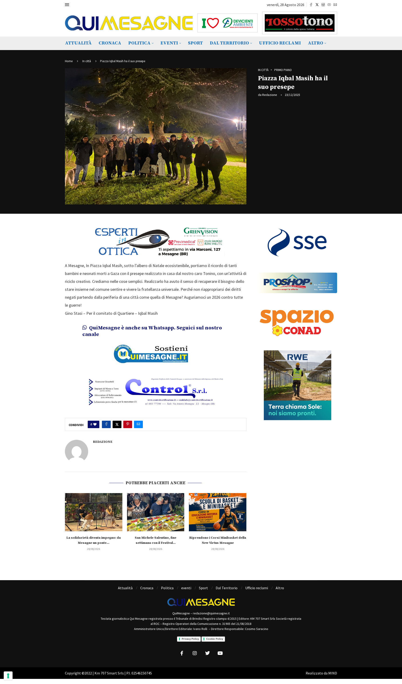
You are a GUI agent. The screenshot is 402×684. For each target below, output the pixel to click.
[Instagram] (323, 5)
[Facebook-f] (182, 653)
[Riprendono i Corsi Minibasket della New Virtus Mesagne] (217, 512)
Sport (195, 43)
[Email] (335, 5)
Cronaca (110, 43)
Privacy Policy (190, 638)
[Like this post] (95, 424)
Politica (139, 43)
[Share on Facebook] (106, 424)
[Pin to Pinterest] (127, 424)
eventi (169, 43)
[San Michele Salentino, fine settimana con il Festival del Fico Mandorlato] (155, 512)
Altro (315, 43)
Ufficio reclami (280, 43)
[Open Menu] (67, 5)
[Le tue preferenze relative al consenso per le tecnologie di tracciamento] (8, 675)
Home (69, 61)
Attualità (78, 43)
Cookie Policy (214, 638)
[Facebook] (311, 5)
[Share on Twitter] (117, 424)
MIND (332, 673)
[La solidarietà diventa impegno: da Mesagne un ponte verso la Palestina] (93, 512)
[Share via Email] (138, 424)
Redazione (269, 95)
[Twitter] (317, 5)
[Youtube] (329, 5)
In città (86, 61)
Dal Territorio (229, 43)
